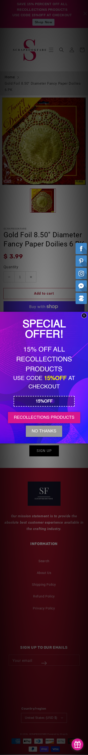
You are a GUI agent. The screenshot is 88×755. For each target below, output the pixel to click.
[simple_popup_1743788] (77, 744)
